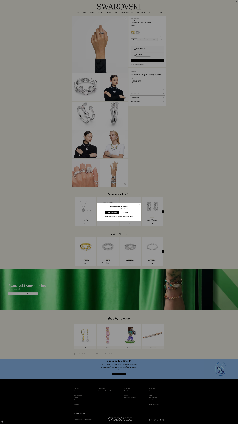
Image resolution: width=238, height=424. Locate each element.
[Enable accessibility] (2, 422)
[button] (139, 204)
